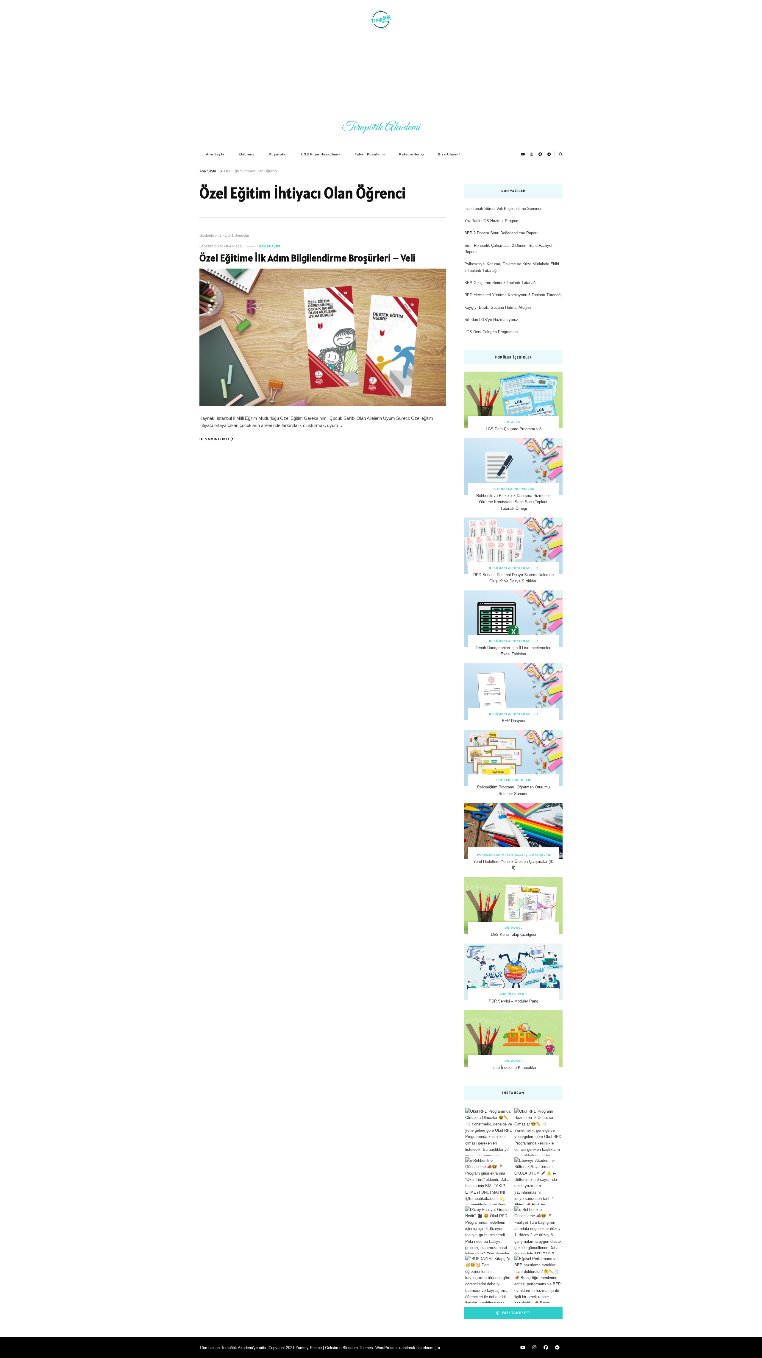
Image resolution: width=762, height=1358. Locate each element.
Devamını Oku (214, 439)
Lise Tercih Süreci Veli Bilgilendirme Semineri (503, 208)
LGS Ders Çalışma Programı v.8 (513, 429)
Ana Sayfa (215, 154)
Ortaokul (514, 422)
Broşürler (270, 246)
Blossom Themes (358, 1347)
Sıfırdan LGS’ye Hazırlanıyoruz (491, 319)
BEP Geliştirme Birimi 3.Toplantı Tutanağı (500, 282)
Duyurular (278, 154)
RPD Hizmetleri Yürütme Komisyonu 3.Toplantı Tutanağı (513, 295)
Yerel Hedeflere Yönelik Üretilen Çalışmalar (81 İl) (513, 864)
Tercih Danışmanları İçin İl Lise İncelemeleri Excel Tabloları (513, 651)
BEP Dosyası (513, 720)
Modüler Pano (513, 994)
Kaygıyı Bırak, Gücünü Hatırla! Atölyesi (498, 307)
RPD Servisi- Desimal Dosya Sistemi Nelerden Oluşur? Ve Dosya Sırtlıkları (513, 578)
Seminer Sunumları (514, 780)
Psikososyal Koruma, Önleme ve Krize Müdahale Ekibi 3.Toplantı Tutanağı (511, 267)
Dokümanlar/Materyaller (513, 568)
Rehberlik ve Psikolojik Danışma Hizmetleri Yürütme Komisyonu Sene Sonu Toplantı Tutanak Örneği (513, 502)
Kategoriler (409, 154)
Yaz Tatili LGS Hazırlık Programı (492, 221)
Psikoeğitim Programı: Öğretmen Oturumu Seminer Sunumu (513, 790)
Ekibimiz (246, 154)
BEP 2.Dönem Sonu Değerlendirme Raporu (501, 233)
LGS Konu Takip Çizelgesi (513, 934)
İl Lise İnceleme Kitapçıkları (513, 1067)
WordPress (384, 1347)
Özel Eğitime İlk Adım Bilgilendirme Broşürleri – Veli (307, 258)
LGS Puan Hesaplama (321, 154)
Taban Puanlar (368, 154)
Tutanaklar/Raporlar (513, 488)
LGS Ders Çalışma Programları (491, 332)
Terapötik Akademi (381, 127)
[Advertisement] (381, 74)
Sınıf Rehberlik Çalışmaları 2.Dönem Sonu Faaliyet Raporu (508, 248)
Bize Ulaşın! (449, 154)
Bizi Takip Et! (516, 1313)
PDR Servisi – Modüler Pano (513, 1001)
